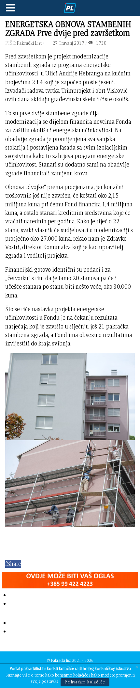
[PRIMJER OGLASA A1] (70, 579)
